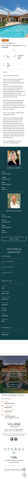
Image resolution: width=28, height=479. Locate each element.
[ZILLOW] (19, 449)
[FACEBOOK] (4, 449)
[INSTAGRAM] (8, 449)
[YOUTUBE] (15, 449)
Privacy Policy (20, 470)
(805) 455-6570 (6, 179)
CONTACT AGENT (14, 239)
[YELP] (23, 449)
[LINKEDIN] (12, 449)
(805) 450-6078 (6, 222)
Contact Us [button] (14, 384)
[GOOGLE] (14, 452)
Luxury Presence (14, 462)
